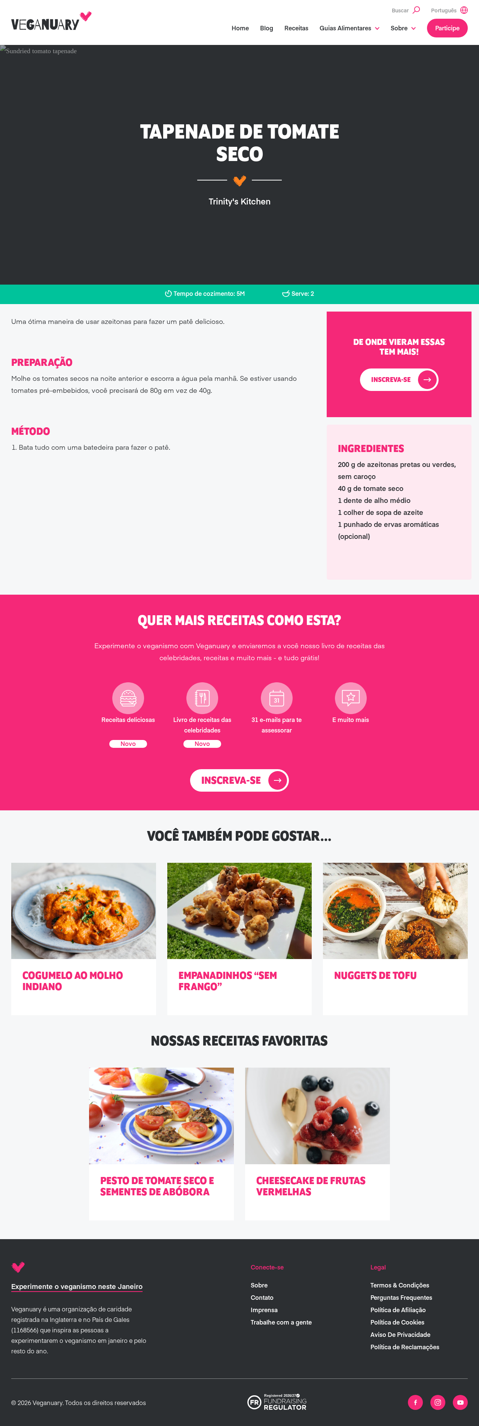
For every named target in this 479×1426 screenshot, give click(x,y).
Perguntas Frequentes (401, 1297)
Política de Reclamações (404, 1346)
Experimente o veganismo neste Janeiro (77, 1286)
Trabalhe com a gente (281, 1322)
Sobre (399, 28)
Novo (128, 743)
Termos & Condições (399, 1285)
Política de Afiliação (398, 1309)
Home (240, 28)
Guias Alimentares (345, 28)
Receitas (296, 28)
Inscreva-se (391, 380)
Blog (266, 28)
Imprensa (264, 1309)
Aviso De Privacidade (400, 1334)
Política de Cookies (397, 1322)
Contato (262, 1297)
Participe (447, 28)
